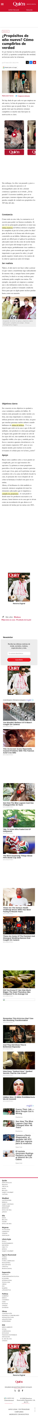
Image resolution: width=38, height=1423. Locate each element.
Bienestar (5, 1208)
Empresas (5, 1274)
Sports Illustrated (9, 1255)
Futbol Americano (8, 1260)
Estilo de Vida (6, 1210)
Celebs (4, 1221)
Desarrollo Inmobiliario (10, 1315)
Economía (5, 1278)
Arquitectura (7, 1319)
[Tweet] (27, 62)
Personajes (6, 1206)
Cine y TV (5, 1247)
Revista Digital (31, 4)
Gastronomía (6, 1200)
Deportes (5, 1245)
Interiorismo (6, 1321)
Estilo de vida (6, 1223)
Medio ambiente (7, 1327)
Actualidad (6, 1229)
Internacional (7, 1280)
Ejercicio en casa (9, 620)
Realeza (29, 10)
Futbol (4, 1257)
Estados (5, 1303)
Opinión (4, 1233)
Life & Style (6, 1239)
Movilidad (5, 1333)
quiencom (20, 1390)
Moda (4, 1188)
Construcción (7, 1313)
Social (4, 1329)
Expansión (6, 1272)
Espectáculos (14, 10)
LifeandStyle (6, 1290)
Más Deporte (6, 1264)
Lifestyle (5, 1266)
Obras (4, 1284)
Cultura (5, 1194)
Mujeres (5, 1227)
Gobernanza (6, 1331)
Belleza (5, 31)
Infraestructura (8, 1317)
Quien (15, 1390)
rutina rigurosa (7, 227)
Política (5, 1294)
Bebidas (4, 1202)
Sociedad (5, 1307)
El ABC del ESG (7, 1339)
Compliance (19, 1412)
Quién (4, 1180)
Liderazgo (5, 1231)
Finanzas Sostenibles (9, 1335)
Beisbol (4, 1259)
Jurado (4, 1212)
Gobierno (5, 1296)
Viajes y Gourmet (7, 1192)
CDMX (4, 1301)
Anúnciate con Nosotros (19, 1414)
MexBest (5, 1198)
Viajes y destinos (7, 1204)
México (4, 1298)
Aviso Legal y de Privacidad (19, 1409)
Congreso (5, 1299)
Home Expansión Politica (10, 1276)
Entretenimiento (7, 1243)
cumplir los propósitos (10, 493)
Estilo (4, 1241)
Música (4, 1249)
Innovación (6, 1337)
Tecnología (6, 1282)
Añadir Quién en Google (11, 67)
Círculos (5, 1186)
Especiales (5, 1235)
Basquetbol (6, 1262)
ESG (3, 1325)
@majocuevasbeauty (23, 96)
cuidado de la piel (24, 620)
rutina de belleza (18, 425)
